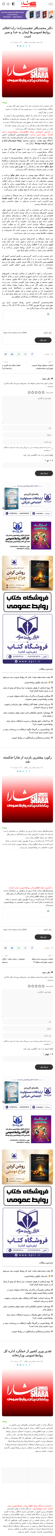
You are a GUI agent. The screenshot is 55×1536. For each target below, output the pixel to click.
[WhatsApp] (23, 46)
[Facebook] (29, 46)
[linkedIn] (12, 354)
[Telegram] (17, 46)
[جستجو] (3, 4)
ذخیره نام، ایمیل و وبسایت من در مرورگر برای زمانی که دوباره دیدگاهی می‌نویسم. (26, 448)
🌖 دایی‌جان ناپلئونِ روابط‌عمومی (37, 682)
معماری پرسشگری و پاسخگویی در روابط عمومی (30, 738)
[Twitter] (26, 46)
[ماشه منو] (49, 4)
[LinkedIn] (20, 46)
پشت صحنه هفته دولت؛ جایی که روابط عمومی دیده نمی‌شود (26, 677)
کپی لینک (43, 340)
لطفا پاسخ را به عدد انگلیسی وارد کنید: (38, 455)
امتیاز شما (49, 392)
